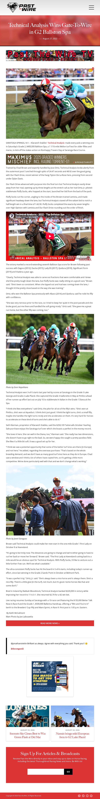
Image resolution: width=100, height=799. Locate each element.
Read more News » (50, 623)
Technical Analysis (56, 143)
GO (68, 771)
